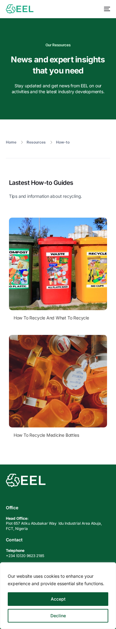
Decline (58, 615)
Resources (36, 142)
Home (11, 142)
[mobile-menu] (105, 9)
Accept (58, 599)
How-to (63, 142)
